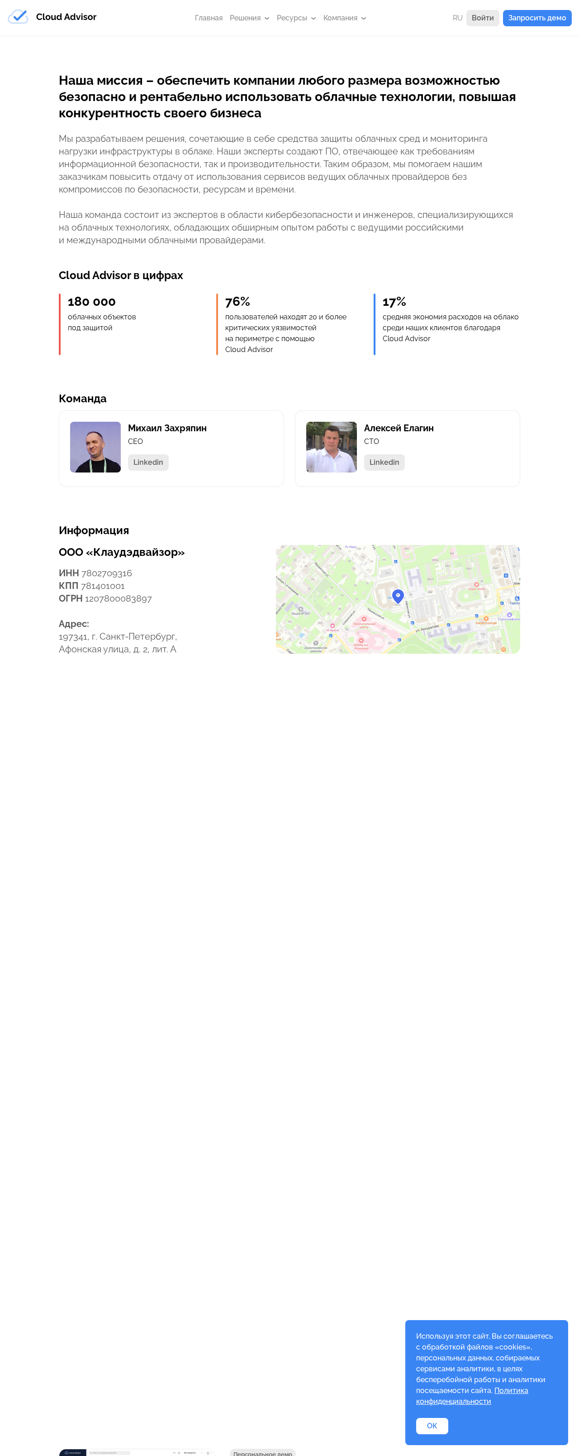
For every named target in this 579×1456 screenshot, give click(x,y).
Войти (483, 18)
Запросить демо (537, 18)
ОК (432, 1426)
